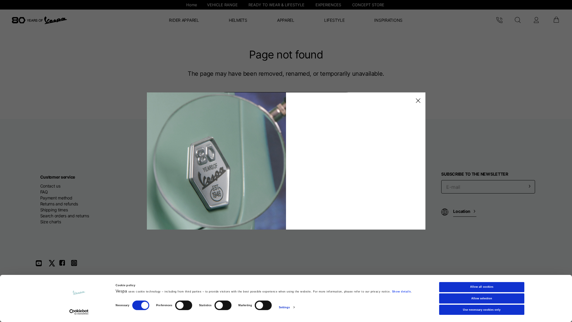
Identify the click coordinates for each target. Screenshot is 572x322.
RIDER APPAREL (184, 20)
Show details (401, 291)
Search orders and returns (64, 215)
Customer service (57, 176)
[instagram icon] (76, 265)
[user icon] (536, 20)
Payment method (56, 197)
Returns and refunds (59, 203)
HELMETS (238, 20)
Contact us (50, 185)
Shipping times (54, 209)
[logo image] (39, 20)
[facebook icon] (65, 265)
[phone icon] (499, 20)
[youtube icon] (42, 265)
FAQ (44, 191)
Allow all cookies (481, 286)
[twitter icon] (53, 265)
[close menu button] (417, 100)
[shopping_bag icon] (555, 20)
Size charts (50, 221)
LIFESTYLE (334, 20)
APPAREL (285, 20)
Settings (284, 307)
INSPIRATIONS (388, 20)
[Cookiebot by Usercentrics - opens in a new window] (79, 312)
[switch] (183, 305)
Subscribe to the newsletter (474, 174)
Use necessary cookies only (481, 309)
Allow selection (481, 298)
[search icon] (518, 20)
